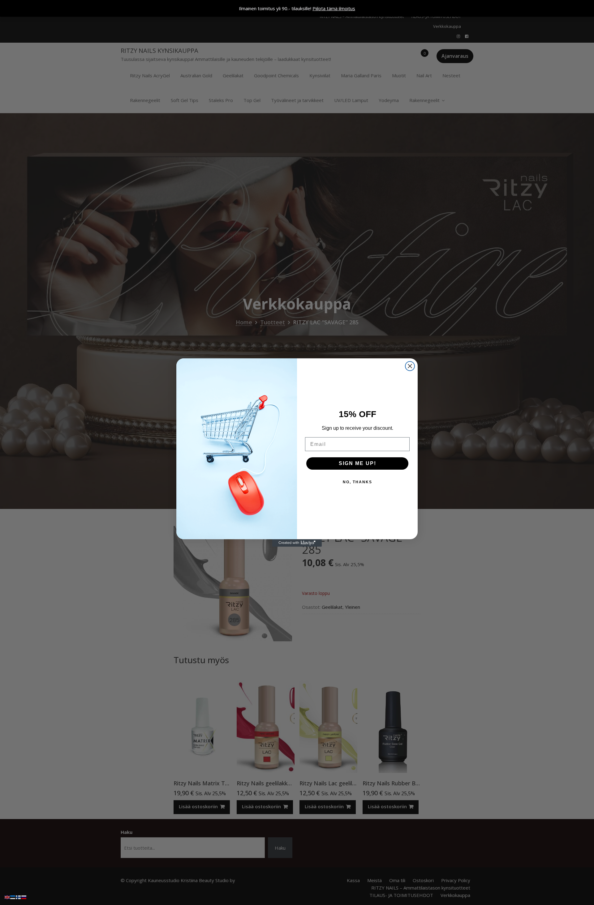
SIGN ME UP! (357, 463)
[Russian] (24, 897)
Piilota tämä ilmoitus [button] (333, 8)
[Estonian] (13, 897)
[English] (7, 897)
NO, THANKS (357, 482)
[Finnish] (18, 897)
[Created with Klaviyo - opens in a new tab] (297, 543)
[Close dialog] (410, 366)
